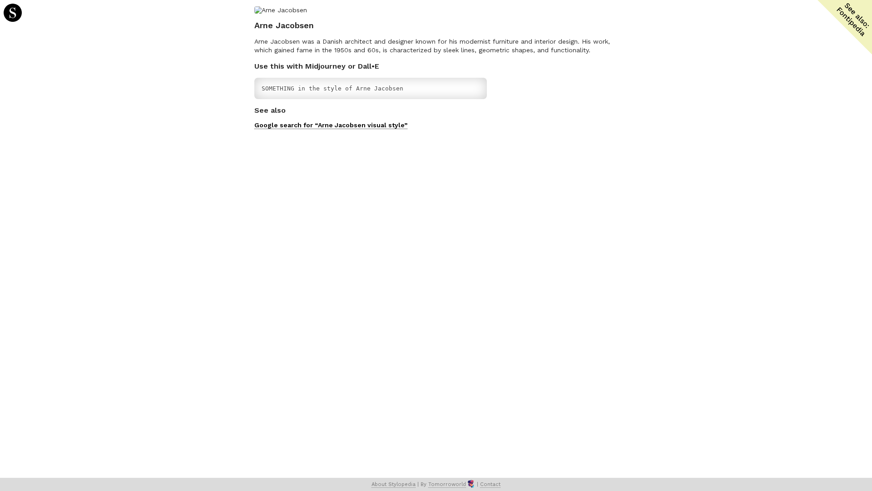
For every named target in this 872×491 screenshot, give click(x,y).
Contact (490, 484)
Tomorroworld (447, 484)
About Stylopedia (394, 484)
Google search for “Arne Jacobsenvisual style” (330, 125)
